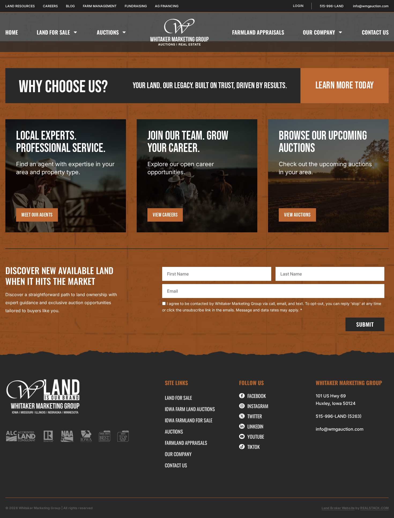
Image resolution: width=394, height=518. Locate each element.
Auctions (108, 32)
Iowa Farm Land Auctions (190, 408)
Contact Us (375, 32)
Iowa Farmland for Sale (188, 420)
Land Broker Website (338, 508)
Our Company (319, 32)
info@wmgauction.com (339, 429)
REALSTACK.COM (374, 508)
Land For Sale (53, 32)
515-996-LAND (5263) (339, 416)
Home (11, 32)
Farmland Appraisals (258, 32)
